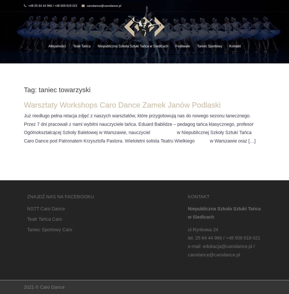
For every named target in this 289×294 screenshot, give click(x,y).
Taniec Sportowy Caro (49, 229)
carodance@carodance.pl (104, 5)
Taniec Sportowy (209, 46)
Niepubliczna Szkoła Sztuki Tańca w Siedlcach (133, 46)
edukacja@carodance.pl (227, 246)
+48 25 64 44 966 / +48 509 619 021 (52, 5)
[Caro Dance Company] (144, 27)
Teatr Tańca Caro (44, 219)
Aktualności (57, 46)
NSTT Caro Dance (46, 208)
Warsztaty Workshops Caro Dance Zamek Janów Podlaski (122, 105)
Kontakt (235, 46)
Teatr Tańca (82, 46)
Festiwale (182, 46)
